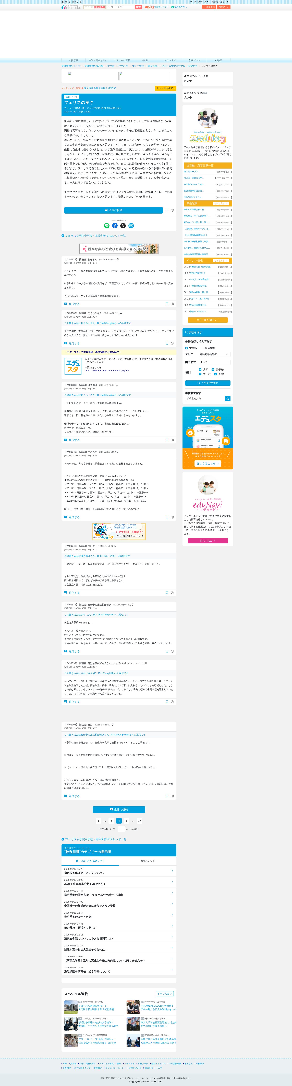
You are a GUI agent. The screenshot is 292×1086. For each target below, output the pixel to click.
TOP (65, 1063)
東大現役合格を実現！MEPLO (100, 88)
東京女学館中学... (223, 210)
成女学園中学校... (223, 216)
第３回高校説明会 (198, 305)
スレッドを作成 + (165, 88)
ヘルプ (159, 1068)
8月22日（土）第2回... (200, 298)
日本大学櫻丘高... (223, 191)
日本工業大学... (225, 273)
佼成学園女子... (225, 305)
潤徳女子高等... (225, 299)
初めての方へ (180, 7)
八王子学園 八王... (223, 178)
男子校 (220, 369)
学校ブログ (143, 1063)
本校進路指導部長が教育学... (197, 254)
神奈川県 (72, 852)
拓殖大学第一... (225, 267)
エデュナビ (129, 1063)
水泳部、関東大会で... (194, 178)
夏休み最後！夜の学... (200, 292)
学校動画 (200, 1063)
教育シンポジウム (198, 311)
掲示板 (73, 1063)
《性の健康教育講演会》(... (196, 235)
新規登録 (210, 7)
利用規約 (98, 1068)
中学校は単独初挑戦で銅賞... (197, 241)
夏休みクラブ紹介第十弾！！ (197, 222)
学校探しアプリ (161, 7)
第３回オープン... (192, 171)
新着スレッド (148, 860)
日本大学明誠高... (223, 172)
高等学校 (210, 348)
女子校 (207, 374)
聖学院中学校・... (223, 242)
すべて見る (163, 993)
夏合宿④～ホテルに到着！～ (197, 216)
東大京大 (189, 1063)
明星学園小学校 (225, 312)
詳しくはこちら (206, 463)
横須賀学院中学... (223, 185)
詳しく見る (206, 540)
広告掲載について (82, 1068)
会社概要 (67, 1068)
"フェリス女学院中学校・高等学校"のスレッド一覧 (95, 235)
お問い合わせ (135, 1068)
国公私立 (190, 362)
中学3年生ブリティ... (193, 197)
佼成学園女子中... (223, 255)
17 (139, 820)
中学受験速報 (175, 1063)
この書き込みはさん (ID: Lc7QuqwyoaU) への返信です (105, 734)
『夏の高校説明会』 (199, 286)
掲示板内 (99, 7)
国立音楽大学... (225, 280)
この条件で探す (210, 383)
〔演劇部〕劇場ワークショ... (197, 229)
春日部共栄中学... (223, 197)
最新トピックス (158, 1063)
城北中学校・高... (223, 229)
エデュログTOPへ (206, 320)
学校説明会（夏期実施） (201, 266)
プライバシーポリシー (115, 1068)
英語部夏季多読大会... (194, 191)
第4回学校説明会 (197, 273)
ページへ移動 (132, 829)
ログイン (225, 7)
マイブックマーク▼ (199, 2)
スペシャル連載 (106, 1063)
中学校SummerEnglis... (194, 184)
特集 (119, 1063)
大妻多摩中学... (225, 292)
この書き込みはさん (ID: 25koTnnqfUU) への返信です (96, 614)
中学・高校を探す (88, 1063)
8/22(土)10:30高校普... (200, 279)
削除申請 (149, 1068)
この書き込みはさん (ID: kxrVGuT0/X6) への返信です (97, 556)
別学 (221, 374)
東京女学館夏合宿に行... (195, 209)
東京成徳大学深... (223, 235)
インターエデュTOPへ (74, 2)
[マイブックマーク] (167, 304)
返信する (74, 304)
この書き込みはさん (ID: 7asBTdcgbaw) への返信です (97, 323)
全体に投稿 (115, 210)
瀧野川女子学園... (223, 223)
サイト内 (89, 7)
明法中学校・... (225, 286)
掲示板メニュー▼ (220, 2)
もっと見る (219, 203)
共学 (205, 369)
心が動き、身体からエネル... (197, 248)
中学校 (193, 348)
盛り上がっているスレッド (90, 860)
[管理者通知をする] (172, 210)
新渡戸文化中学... (223, 248)
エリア (189, 354)
